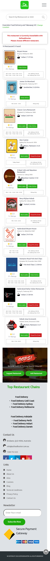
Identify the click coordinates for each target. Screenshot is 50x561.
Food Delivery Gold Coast (22, 401)
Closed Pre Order (36, 156)
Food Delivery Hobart (22, 423)
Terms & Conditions (14, 490)
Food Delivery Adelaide (21, 416)
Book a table (22, 126)
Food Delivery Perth (23, 420)
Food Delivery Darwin (23, 426)
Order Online (22, 67)
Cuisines (9, 482)
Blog (8, 486)
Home (8, 470)
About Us (10, 474)
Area (8, 478)
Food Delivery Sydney (23, 404)
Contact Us (11, 498)
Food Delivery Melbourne (22, 407)
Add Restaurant (36, 373)
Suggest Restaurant (13, 373)
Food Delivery (21, 397)
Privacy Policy (12, 494)
